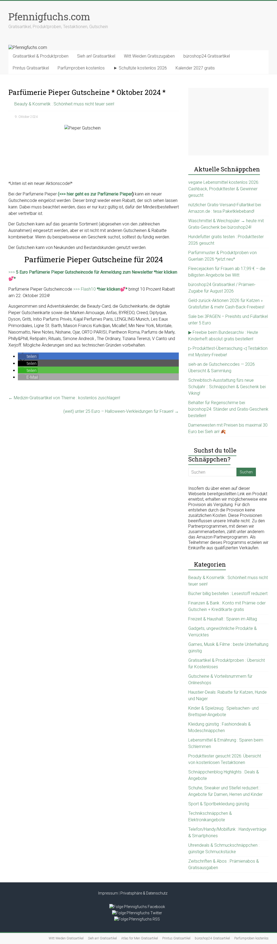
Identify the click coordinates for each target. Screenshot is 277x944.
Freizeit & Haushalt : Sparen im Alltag (222, 618)
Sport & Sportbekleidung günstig (218, 803)
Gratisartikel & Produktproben (40, 56)
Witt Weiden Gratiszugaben (149, 56)
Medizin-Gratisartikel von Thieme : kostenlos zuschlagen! (64, 397)
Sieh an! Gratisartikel (96, 56)
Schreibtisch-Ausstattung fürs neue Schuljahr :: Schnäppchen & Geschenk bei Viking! (227, 387)
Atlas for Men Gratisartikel (139, 938)
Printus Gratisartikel (31, 68)
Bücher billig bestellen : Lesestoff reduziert (228, 593)
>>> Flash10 (100, 289)
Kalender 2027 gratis (195, 68)
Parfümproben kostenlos (81, 68)
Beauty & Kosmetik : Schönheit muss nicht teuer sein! (64, 104)
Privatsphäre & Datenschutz (143, 893)
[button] (28, 356)
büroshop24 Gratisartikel (206, 56)
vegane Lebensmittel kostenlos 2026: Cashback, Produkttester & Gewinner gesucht (223, 189)
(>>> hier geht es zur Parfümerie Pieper (95, 194)
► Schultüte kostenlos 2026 (140, 68)
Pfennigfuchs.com (49, 16)
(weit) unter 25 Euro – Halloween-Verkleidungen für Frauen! (121, 411)
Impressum (108, 893)
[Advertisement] (228, 121)
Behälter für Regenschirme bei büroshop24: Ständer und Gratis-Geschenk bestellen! (228, 409)
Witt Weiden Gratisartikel (66, 938)
